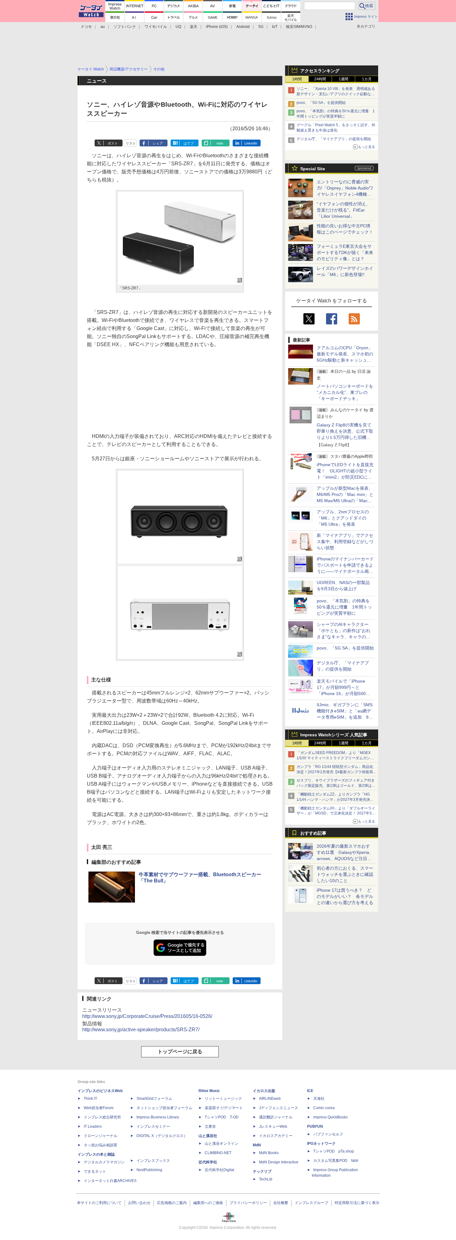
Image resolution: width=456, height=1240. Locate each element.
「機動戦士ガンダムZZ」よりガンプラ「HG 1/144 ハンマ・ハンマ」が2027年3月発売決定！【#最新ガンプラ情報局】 (333, 799)
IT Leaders (93, 1126)
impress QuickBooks (330, 1117)
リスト (131, 143)
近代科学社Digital (219, 1170)
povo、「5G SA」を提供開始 (321, 102)
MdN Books (269, 1153)
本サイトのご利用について (99, 1203)
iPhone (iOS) (217, 27)
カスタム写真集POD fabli (335, 1160)
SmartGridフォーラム (154, 1098)
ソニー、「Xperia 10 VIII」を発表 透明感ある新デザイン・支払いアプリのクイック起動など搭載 (336, 94)
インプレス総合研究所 (102, 1117)
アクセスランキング (319, 70)
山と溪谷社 (208, 1136)
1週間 (343, 79)
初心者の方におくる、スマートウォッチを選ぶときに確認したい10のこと (345, 874)
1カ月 (367, 79)
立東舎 (210, 1126)
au (103, 27)
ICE (310, 1091)
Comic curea (324, 1108)
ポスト (113, 143)
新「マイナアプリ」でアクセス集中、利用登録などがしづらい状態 (345, 541)
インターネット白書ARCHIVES (110, 1181)
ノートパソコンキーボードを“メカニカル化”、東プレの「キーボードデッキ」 (345, 392)
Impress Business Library (157, 1117)
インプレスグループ (311, 1203)
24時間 (320, 79)
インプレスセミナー (153, 1126)
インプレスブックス (153, 1160)
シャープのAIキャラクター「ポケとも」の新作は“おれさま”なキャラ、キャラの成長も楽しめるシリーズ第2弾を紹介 (344, 637)
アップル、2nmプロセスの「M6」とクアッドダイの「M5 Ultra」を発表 (343, 518)
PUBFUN (315, 1126)
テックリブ (262, 1171)
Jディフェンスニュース (278, 1108)
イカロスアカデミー (276, 1136)
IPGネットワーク (321, 1143)
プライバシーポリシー (248, 1203)
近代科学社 (208, 1162)
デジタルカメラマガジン (104, 1162)
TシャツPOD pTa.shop (333, 1151)
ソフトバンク (125, 27)
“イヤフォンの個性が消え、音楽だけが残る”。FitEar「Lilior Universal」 (343, 210)
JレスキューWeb (273, 1126)
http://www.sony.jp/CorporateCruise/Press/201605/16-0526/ (147, 1016)
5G (260, 27)
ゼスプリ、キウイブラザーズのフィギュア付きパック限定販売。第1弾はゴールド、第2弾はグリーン (336, 785)
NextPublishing (149, 1170)
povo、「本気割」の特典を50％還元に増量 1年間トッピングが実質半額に (344, 607)
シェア (158, 143)
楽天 (193, 27)
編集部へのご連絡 (208, 1203)
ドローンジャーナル (100, 1136)
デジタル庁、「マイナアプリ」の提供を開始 (334, 139)
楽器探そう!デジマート (224, 1108)
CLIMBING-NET (218, 1153)
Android (243, 27)
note (220, 143)
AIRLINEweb (270, 1098)
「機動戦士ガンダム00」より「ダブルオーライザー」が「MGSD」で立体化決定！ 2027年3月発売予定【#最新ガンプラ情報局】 (336, 813)
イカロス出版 (264, 1091)
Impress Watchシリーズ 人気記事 (333, 734)
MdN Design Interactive (278, 1162)
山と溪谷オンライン (221, 1143)
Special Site (312, 168)
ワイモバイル (156, 27)
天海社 (318, 1098)
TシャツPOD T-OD (222, 1117)
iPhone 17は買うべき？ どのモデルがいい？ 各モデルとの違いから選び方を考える (345, 896)
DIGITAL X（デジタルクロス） (161, 1136)
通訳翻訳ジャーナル (276, 1117)
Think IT (90, 1098)
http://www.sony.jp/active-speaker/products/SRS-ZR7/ (140, 1029)
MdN (257, 1145)
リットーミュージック (223, 1098)
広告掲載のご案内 (172, 1203)
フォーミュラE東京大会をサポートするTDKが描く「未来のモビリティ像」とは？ (345, 252)
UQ (178, 27)
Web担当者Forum (99, 1108)
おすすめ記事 (313, 833)
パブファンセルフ (328, 1134)
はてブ (189, 143)
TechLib (265, 1179)
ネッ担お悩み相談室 (100, 1145)
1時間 (297, 79)
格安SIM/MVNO (299, 27)
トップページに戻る (180, 1051)
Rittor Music (209, 1091)
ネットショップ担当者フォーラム (164, 1108)
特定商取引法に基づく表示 (357, 1203)
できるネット (95, 1171)
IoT (274, 27)
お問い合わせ (139, 1203)
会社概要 (280, 1203)
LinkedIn (250, 143)
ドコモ (86, 27)
